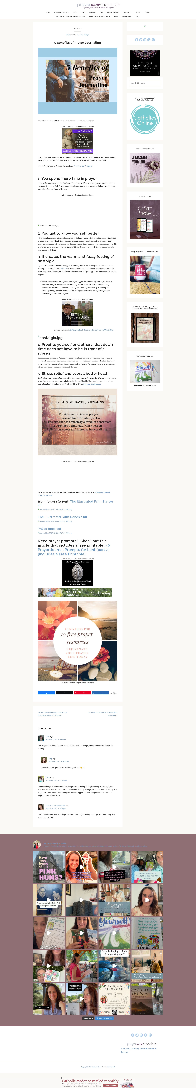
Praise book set (49, 529)
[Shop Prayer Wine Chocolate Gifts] (145, 293)
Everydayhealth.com (92, 384)
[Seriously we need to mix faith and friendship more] (82, 867)
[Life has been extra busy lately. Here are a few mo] (49, 999)
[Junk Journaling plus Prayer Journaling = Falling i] (49, 966)
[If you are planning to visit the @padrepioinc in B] (147, 867)
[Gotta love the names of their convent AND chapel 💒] (49, 867)
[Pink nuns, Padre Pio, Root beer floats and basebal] (114, 867)
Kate (47, 737)
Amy (50, 759)
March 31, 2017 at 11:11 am (56, 781)
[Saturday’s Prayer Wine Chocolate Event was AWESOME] (82, 966)
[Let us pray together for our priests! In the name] (114, 900)
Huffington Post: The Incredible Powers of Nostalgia (91, 330)
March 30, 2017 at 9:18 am (56, 740)
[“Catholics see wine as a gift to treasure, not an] (147, 999)
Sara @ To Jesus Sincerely (56, 806)
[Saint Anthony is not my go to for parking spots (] (114, 966)
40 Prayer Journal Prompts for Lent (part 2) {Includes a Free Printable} (74, 549)
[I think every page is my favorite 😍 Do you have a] (114, 933)
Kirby (48, 778)
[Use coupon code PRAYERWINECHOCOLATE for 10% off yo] (147, 900)
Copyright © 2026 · (86, 1067)
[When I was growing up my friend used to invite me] (82, 900)
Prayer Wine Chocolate (98, 5)
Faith (68, 35)
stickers (64, 269)
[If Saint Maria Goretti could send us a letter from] (49, 933)
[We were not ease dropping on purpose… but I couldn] (82, 999)
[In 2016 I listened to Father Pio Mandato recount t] (49, 900)
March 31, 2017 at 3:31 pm (56, 808)
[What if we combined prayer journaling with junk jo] (147, 933)
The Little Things (83, 35)
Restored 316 (111, 1067)
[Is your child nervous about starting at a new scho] (82, 933)
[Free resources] (145, 238)
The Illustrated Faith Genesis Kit (62, 517)
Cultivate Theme (97, 1067)
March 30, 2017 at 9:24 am (59, 762)
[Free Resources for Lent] (145, 183)
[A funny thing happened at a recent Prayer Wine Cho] (147, 966)
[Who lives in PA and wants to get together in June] (114, 999)
